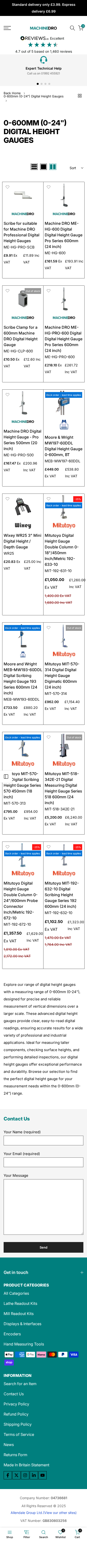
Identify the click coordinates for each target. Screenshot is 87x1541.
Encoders (12, 1333)
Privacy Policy (16, 1404)
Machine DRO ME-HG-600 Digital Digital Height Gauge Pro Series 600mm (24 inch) (63, 235)
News (9, 1444)
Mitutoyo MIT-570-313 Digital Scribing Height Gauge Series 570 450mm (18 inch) (22, 785)
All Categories (16, 1293)
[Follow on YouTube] (42, 1475)
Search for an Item (20, 1383)
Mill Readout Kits (19, 1313)
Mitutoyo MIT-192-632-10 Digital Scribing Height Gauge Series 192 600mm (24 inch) (62, 895)
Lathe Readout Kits (20, 1303)
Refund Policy (16, 1414)
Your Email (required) (22, 1153)
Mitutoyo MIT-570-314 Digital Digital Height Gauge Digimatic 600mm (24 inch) (62, 675)
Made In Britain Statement (26, 1464)
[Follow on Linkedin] (34, 1475)
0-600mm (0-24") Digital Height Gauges (34, 96)
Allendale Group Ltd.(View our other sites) (44, 1513)
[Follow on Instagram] (25, 1475)
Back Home (12, 93)
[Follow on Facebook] (8, 1475)
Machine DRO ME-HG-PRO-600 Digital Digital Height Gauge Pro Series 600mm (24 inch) (63, 339)
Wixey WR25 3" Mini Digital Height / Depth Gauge (22, 541)
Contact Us (14, 1393)
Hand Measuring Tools (24, 1344)
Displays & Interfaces (22, 1323)
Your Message (16, 1175)
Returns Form (15, 1454)
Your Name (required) (22, 1132)
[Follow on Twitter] (16, 1475)
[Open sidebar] (6, 776)
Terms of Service (19, 1434)
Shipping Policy (18, 1424)
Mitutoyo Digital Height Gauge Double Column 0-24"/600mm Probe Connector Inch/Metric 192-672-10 (21, 900)
